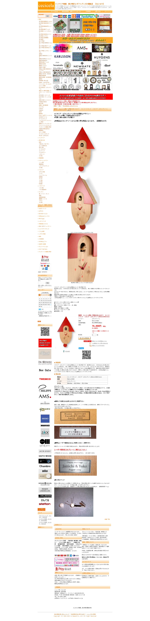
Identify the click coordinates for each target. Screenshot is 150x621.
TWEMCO (41, 110)
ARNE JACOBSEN (43, 105)
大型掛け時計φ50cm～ (44, 128)
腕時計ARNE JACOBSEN (45, 77)
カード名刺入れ (43, 145)
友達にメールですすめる (98, 345)
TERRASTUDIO (43, 101)
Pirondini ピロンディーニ (45, 88)
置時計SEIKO (42, 64)
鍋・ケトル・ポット (44, 193)
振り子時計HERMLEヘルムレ (45, 43)
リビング (41, 169)
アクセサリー (42, 152)
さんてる (41, 107)
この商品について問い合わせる (100, 343)
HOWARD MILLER (43, 80)
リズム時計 (42, 231)
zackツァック (42, 208)
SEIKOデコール (43, 117)
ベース (40, 173)
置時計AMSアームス (44, 62)
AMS (40, 236)
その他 (40, 155)
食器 (40, 195)
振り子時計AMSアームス (45, 46)
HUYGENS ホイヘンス (44, 95)
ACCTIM (41, 103)
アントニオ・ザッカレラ (45, 84)
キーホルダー (42, 149)
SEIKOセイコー (43, 241)
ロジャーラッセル (43, 246)
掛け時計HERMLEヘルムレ (45, 21)
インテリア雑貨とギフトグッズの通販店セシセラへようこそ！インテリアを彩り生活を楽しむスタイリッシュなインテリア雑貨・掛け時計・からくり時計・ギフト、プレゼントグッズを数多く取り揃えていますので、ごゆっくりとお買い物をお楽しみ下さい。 (83, 7)
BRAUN (40, 113)
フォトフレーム (43, 175)
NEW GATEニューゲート (45, 226)
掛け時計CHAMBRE (43, 37)
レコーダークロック (44, 228)
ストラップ (42, 150)
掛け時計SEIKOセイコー (45, 34)
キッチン (41, 191)
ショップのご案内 (91, 614)
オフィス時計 (42, 132)
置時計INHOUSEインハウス (45, 56)
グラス (40, 200)
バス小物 (41, 188)
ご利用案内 (88, 11)
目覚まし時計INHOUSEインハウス (45, 69)
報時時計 (41, 130)
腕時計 (40, 79)
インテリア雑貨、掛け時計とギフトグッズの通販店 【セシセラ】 (80, 4)
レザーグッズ (42, 221)
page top (107, 519)
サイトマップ (108, 11)
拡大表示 (67, 351)
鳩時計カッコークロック (45, 123)
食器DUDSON (42, 197)
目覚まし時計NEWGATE (45, 72)
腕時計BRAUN (42, 75)
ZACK (40, 112)
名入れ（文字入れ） (44, 135)
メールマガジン (42, 275)
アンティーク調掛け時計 (45, 127)
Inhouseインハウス (44, 216)
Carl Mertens (43, 249)
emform (41, 211)
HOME (55, 105)
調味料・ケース (43, 199)
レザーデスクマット (44, 166)
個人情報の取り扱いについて (61, 614)
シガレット (42, 154)
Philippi (42, 218)
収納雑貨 (41, 158)
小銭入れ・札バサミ (44, 144)
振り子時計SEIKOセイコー (45, 48)
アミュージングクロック (45, 125)
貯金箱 (40, 183)
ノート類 (41, 162)
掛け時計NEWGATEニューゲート (45, 27)
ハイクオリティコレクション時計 (45, 121)
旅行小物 (41, 147)
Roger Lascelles (44, 82)
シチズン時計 (42, 234)
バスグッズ (42, 186)
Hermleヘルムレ (43, 213)
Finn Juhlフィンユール (45, 115)
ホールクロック (43, 118)
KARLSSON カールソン (45, 100)
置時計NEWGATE (43, 60)
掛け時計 (41, 39)
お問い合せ (98, 11)
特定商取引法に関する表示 (78, 614)
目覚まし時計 (42, 67)
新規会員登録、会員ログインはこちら (71, 11)
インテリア (42, 137)
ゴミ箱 (40, 180)
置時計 (40, 54)
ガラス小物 (42, 171)
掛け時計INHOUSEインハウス (45, 23)
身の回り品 (42, 140)
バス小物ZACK (42, 189)
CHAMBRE (41, 239)
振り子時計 (42, 41)
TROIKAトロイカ (43, 223)
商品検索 (41, 14)
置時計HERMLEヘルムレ (45, 58)
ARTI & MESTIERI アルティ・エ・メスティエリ (45, 92)
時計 (40, 19)
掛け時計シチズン (43, 36)
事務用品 (41, 164)
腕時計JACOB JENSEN (45, 73)
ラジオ (40, 178)
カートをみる (54, 11)
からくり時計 (42, 85)
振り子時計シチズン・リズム (45, 51)
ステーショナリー (43, 160)
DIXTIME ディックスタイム (45, 97)
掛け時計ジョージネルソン (45, 31)
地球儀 (40, 177)
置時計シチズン (43, 65)
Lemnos (41, 108)
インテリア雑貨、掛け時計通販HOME (82, 607)
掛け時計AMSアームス (44, 29)
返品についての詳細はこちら (99, 341)
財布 (40, 142)
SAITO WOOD (42, 244)
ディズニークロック (44, 133)
